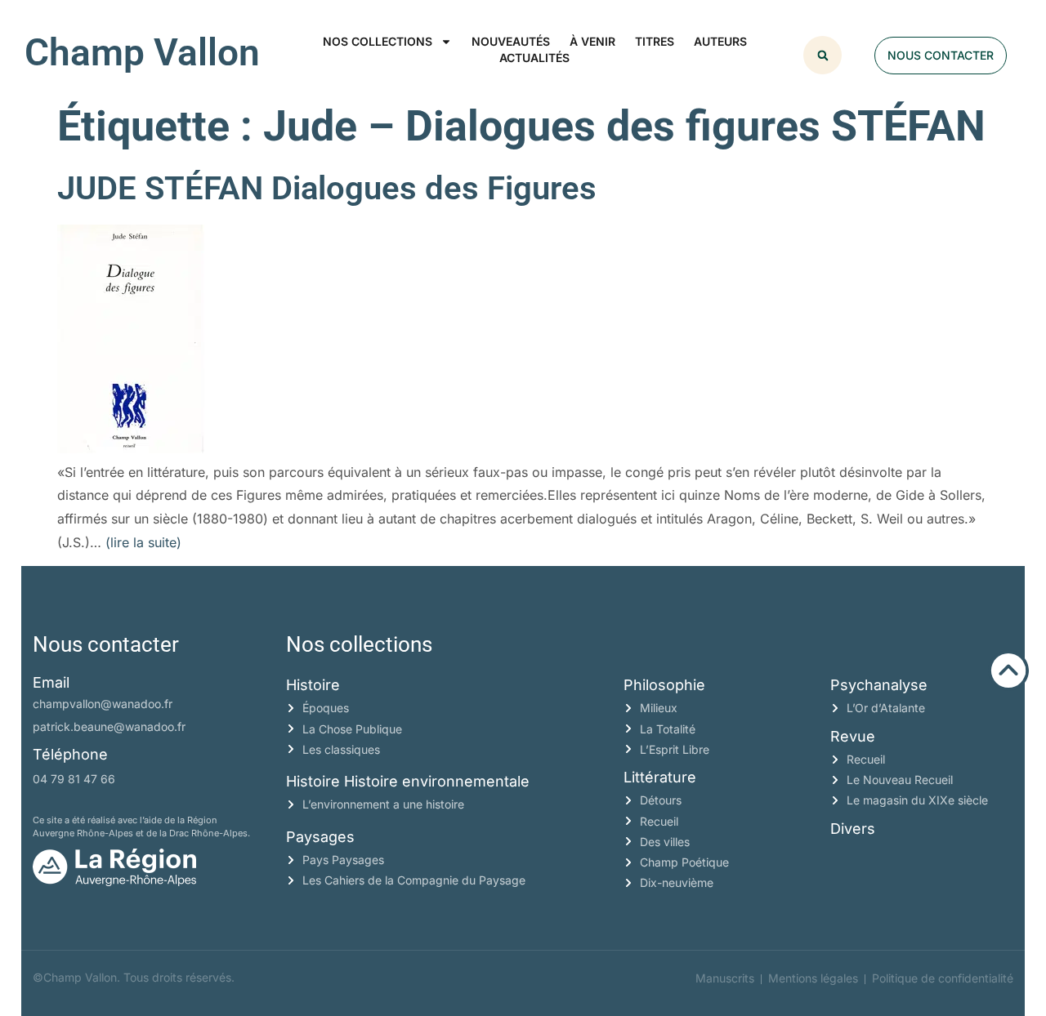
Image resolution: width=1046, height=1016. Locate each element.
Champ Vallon (142, 52)
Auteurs (720, 41)
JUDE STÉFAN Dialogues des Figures (327, 188)
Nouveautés (511, 41)
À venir (592, 41)
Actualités (534, 58)
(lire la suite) (143, 542)
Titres (654, 41)
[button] (822, 55)
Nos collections (377, 41)
